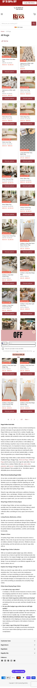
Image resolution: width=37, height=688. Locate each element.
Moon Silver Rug (24, 178)
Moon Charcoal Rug (7, 179)
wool (25, 464)
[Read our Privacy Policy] (34, 351)
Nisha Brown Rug (7, 117)
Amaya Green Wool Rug (8, 236)
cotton (29, 464)
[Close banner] (35, 3)
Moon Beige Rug (6, 204)
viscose (11, 466)
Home (2, 31)
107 (22, 419)
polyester (3, 466)
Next (26, 419)
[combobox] (4, 343)
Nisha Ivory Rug (6, 142)
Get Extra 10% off (18, 354)
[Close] (34, 332)
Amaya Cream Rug (25, 207)
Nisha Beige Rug (24, 117)
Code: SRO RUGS (29, 4)
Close (19, 357)
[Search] (33, 24)
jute (22, 464)
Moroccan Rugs (23, 459)
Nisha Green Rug (25, 90)
